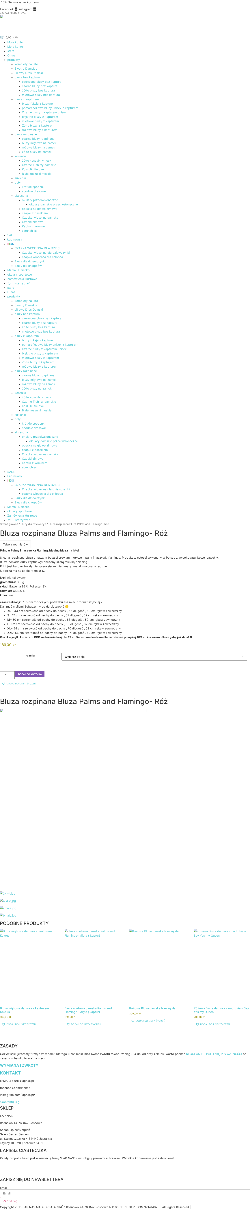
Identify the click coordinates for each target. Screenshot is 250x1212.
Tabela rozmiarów (15, 544)
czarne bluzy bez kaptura (39, 86)
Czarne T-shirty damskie (39, 165)
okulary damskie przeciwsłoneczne (53, 204)
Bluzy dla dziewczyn (33, 524)
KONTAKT (10, 1073)
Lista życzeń (21, 283)
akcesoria (21, 195)
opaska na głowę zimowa (39, 209)
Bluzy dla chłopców (28, 266)
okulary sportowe (19, 274)
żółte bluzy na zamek (37, 152)
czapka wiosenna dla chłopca (42, 257)
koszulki (20, 156)
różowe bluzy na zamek (38, 147)
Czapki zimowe (32, 222)
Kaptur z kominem (34, 226)
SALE (11, 235)
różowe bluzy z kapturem (39, 130)
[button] (19, 684)
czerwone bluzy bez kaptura (41, 81)
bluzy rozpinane (26, 134)
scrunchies (29, 230)
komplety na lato (26, 64)
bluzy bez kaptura (27, 77)
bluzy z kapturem (27, 99)
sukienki (20, 178)
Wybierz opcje (27, 967)
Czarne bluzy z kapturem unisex (44, 112)
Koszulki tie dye (33, 169)
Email (4, 1187)
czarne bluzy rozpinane (38, 138)
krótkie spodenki (33, 187)
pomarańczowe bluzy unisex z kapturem (50, 108)
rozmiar (31, 655)
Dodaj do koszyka (30, 674)
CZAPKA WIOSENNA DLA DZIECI (37, 248)
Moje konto (15, 42)
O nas (11, 55)
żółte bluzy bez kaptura (38, 90)
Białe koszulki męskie (36, 173)
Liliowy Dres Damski (29, 73)
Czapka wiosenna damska (40, 217)
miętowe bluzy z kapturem (40, 121)
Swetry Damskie (26, 68)
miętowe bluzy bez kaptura (41, 95)
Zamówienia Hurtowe (22, 279)
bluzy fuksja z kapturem (38, 103)
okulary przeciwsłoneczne (40, 200)
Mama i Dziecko (18, 270)
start (10, 51)
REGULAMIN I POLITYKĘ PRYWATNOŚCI (214, 1054)
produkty (13, 60)
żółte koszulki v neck (36, 160)
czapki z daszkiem (35, 213)
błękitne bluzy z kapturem (40, 117)
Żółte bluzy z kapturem (38, 125)
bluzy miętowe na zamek (39, 143)
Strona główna (9, 524)
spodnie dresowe (34, 191)
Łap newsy (14, 239)
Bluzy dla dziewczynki (30, 261)
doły (18, 182)
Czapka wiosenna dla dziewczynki (46, 252)
